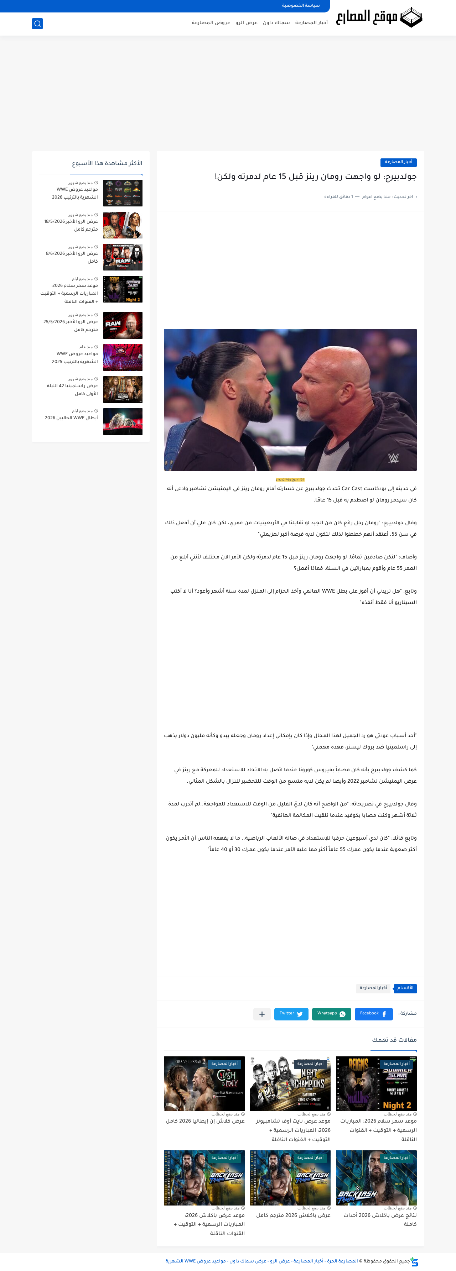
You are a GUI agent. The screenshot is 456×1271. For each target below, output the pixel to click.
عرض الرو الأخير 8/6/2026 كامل (72, 258)
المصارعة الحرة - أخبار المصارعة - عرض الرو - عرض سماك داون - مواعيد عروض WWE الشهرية (262, 1261)
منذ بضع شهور (80, 182)
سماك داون (276, 23)
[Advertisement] (228, 96)
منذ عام (86, 346)
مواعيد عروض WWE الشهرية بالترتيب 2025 (75, 358)
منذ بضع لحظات (397, 1114)
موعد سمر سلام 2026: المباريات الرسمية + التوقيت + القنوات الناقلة (378, 1131)
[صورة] (122, 193)
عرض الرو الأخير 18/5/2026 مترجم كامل (71, 226)
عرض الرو (246, 23)
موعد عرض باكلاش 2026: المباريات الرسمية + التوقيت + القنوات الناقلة (209, 1225)
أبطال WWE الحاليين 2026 (71, 418)
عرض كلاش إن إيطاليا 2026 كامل (205, 1122)
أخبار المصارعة (311, 23)
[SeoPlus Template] (414, 1262)
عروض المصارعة (211, 23)
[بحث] (37, 23)
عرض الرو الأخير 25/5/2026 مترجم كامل (70, 326)
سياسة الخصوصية (301, 6)
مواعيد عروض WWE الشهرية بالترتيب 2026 (75, 194)
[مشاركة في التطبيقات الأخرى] (262, 1014)
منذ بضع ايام (82, 278)
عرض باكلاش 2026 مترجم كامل (293, 1216)
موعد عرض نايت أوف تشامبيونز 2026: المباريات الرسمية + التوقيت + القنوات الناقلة (293, 1131)
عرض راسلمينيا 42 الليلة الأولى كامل (72, 390)
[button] (374, 1014)
